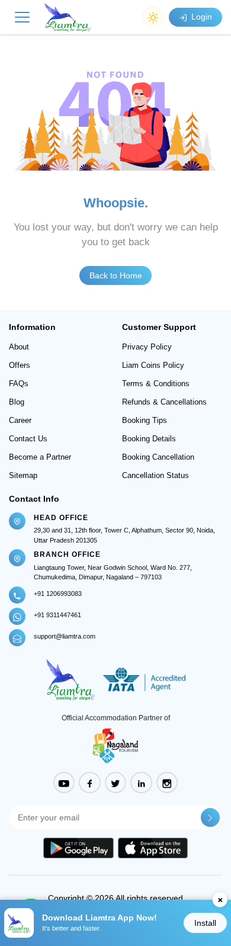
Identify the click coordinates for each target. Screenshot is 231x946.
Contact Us (28, 438)
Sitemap (23, 475)
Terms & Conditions (156, 383)
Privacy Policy (147, 346)
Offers (19, 365)
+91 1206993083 (58, 593)
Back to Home (115, 275)
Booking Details (149, 438)
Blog (16, 401)
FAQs (18, 383)
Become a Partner (40, 457)
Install (205, 923)
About (19, 346)
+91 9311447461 (57, 614)
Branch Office (67, 554)
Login (200, 16)
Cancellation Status (155, 475)
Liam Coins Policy (153, 365)
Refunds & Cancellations (164, 401)
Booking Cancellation (158, 457)
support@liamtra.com (64, 636)
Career (20, 420)
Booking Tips (144, 420)
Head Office (61, 518)
